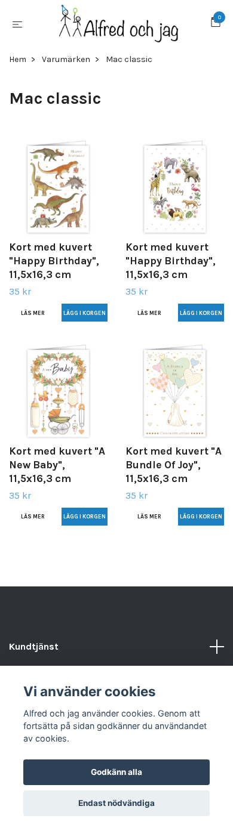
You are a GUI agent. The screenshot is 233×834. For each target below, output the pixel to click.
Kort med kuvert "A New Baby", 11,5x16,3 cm (57, 473)
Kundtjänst (34, 655)
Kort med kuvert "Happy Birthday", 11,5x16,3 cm (54, 270)
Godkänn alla (116, 772)
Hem (17, 68)
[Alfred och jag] (119, 28)
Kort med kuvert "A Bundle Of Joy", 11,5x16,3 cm (173, 473)
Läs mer (33, 322)
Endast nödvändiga (116, 803)
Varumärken (66, 68)
